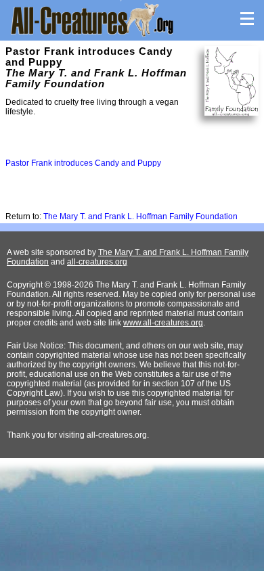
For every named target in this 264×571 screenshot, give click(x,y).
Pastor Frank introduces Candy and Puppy (83, 163)
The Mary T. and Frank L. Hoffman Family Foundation (140, 216)
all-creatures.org (97, 262)
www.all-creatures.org (163, 322)
